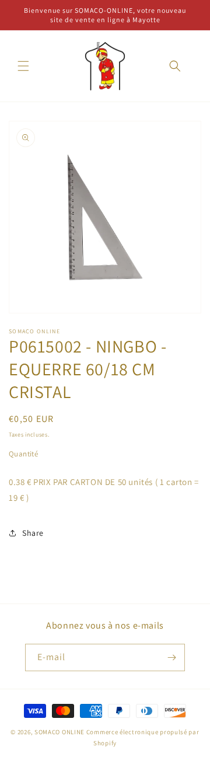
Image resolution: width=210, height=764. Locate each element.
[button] (23, 66)
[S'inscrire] (171, 657)
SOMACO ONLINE (59, 732)
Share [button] (33, 533)
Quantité (23, 454)
